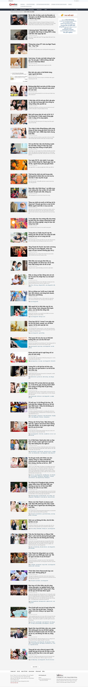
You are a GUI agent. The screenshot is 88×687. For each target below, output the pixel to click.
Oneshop (74, 21)
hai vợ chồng (49, 495)
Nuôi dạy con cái (42, 316)
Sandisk (63, 25)
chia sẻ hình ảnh (32, 477)
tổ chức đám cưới (44, 497)
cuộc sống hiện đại (34, 601)
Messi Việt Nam (32, 548)
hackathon (72, 23)
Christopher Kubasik (68, 29)
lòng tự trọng (39, 346)
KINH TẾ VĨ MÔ (23, 9)
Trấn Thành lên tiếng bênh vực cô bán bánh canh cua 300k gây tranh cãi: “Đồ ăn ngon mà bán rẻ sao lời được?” (41, 555)
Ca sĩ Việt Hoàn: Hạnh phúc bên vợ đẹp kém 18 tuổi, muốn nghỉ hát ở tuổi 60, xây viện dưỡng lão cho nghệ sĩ (41, 441)
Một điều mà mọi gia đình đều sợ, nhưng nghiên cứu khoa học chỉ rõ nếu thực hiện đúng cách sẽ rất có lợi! (41, 262)
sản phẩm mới (46, 433)
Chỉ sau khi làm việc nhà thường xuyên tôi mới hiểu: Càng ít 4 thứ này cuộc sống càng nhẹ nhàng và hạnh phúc (41, 145)
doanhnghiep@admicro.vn (46, 679)
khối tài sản (39, 396)
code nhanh (69, 22)
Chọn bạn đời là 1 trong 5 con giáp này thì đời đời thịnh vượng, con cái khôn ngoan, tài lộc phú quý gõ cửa (41, 323)
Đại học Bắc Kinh (35, 643)
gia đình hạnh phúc (42, 495)
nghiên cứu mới (49, 601)
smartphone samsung (63, 21)
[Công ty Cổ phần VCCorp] (59, 674)
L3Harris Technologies (64, 30)
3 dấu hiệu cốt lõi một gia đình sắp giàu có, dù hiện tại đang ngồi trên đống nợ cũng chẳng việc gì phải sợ (42, 102)
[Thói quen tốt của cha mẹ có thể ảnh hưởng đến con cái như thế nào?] (20, 342)
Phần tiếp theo (37, 497)
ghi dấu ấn (38, 580)
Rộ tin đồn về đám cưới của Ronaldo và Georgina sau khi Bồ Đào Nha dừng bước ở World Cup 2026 (42, 17)
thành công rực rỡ (51, 452)
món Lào (63, 19)
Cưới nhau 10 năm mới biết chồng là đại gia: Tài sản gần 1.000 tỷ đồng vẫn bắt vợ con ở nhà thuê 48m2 (42, 60)
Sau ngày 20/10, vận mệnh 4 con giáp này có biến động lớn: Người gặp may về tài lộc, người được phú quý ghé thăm (42, 162)
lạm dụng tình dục (34, 361)
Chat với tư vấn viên (43, 680)
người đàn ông (33, 641)
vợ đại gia (52, 476)
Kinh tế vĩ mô (24, 671)
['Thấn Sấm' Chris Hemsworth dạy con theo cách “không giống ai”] (20, 575)
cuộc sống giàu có (45, 623)
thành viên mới (34, 376)
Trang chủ (13, 671)
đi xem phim (34, 515)
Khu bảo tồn (53, 361)
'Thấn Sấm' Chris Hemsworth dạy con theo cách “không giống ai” (41, 571)
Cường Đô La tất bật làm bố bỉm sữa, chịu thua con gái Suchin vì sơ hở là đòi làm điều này (42, 368)
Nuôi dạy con (44, 528)
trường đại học (46, 417)
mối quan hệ (33, 513)
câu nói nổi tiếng (38, 623)
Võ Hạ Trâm (41, 433)
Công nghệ (38, 671)
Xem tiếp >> (33, 666)
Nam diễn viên (39, 513)
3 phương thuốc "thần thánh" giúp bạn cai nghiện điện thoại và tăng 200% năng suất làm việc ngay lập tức (42, 32)
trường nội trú (40, 415)
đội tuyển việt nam (43, 546)
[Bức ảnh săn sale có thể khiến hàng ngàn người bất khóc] (20, 77)
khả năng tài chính (42, 601)
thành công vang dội (34, 495)
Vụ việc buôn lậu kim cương (26, 6)
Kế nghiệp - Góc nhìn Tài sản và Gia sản (59, 4)
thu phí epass (67, 32)
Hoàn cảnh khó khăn (47, 415)
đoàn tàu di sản (68, 28)
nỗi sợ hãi (48, 659)
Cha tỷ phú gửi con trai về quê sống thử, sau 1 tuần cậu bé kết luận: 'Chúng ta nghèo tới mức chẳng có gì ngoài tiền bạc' (42, 610)
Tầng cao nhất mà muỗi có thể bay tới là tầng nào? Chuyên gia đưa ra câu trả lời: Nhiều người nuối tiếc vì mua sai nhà (42, 204)
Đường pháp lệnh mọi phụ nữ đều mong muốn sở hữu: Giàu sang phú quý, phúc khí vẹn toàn (42, 88)
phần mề (64, 22)
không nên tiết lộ (42, 285)
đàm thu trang (45, 376)
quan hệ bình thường (46, 513)
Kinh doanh (31, 671)
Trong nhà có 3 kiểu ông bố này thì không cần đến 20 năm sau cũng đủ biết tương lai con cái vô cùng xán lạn (42, 234)
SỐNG (46, 9)
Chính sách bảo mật (14, 682)
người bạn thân (40, 451)
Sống (43, 671)
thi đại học (41, 417)
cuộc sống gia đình (49, 285)
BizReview (22, 4)
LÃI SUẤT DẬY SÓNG (30, 4)
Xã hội (18, 671)
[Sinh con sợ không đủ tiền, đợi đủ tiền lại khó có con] (20, 525)
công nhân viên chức (34, 644)
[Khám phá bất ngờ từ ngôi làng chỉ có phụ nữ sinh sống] (20, 357)
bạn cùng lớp (42, 643)
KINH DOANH (31, 9)
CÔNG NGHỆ (39, 9)
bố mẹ (32, 285)
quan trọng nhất (34, 346)
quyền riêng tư (46, 476)
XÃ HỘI (15, 9)
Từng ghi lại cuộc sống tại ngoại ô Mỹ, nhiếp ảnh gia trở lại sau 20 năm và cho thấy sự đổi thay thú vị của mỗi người (42, 651)
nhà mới (74, 27)
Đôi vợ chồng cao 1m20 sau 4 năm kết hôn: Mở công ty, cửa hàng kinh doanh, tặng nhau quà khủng (41, 293)
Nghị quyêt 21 (67, 27)
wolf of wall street (65, 23)
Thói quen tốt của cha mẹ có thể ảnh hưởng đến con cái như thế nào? (41, 339)
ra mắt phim (33, 564)
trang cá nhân (44, 564)
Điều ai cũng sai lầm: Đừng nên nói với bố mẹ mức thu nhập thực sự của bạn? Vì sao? (41, 276)
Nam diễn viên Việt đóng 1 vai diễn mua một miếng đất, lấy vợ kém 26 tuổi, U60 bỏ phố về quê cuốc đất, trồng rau (42, 190)
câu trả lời (52, 623)
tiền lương (36, 285)
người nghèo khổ (45, 622)
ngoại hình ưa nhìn (47, 451)
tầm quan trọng (48, 641)
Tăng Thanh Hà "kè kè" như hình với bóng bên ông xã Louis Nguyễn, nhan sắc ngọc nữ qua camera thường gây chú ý (42, 248)
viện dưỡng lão (34, 451)
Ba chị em (52, 659)
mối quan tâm (40, 476)
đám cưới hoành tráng (35, 546)
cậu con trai (33, 622)
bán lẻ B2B (70, 21)
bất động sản (47, 477)
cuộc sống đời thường (39, 477)
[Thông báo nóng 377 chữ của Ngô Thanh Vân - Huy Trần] (20, 49)
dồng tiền (61, 27)
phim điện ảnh (38, 564)
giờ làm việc (39, 376)
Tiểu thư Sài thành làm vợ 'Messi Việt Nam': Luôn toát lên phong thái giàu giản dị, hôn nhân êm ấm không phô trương (42, 536)
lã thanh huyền (33, 396)
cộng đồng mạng (46, 474)
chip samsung (69, 19)
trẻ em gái (40, 361)
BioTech (70, 4)
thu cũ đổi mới (70, 25)
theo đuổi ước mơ (48, 643)
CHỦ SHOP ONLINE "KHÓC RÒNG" (43, 4)
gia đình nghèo (39, 622)
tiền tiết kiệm (39, 528)
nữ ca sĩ (51, 433)
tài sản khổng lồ (34, 476)
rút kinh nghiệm (34, 415)
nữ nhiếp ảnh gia (34, 659)
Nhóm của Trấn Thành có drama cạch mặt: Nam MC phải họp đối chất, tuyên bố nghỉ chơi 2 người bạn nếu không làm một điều (42, 504)
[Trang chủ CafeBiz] (11, 9)
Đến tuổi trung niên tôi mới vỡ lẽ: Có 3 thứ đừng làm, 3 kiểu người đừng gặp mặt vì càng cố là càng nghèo (41, 116)
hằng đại (71, 27)
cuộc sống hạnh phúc (36, 452)
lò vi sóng (33, 623)
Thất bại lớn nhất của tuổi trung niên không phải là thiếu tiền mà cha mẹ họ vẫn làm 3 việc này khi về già (41, 176)
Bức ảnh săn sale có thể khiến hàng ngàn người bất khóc (40, 73)
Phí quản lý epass (72, 30)
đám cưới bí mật (51, 497)
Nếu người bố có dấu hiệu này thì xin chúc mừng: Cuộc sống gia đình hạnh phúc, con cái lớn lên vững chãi (41, 308)
